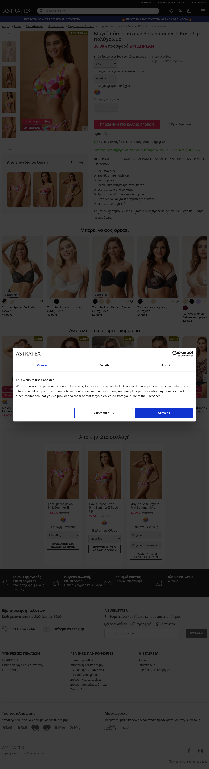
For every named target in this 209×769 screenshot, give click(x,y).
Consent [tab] (43, 365)
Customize (101, 413)
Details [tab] (105, 365)
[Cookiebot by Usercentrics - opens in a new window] (175, 354)
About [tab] (165, 365)
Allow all (164, 413)
